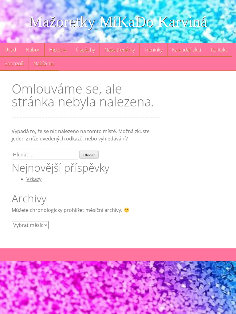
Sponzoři (14, 63)
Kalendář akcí (186, 49)
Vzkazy (33, 179)
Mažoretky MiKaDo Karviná (118, 21)
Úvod (10, 49)
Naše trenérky (119, 49)
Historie (57, 49)
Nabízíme (43, 63)
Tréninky (153, 49)
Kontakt (219, 49)
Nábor (33, 49)
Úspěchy (85, 49)
